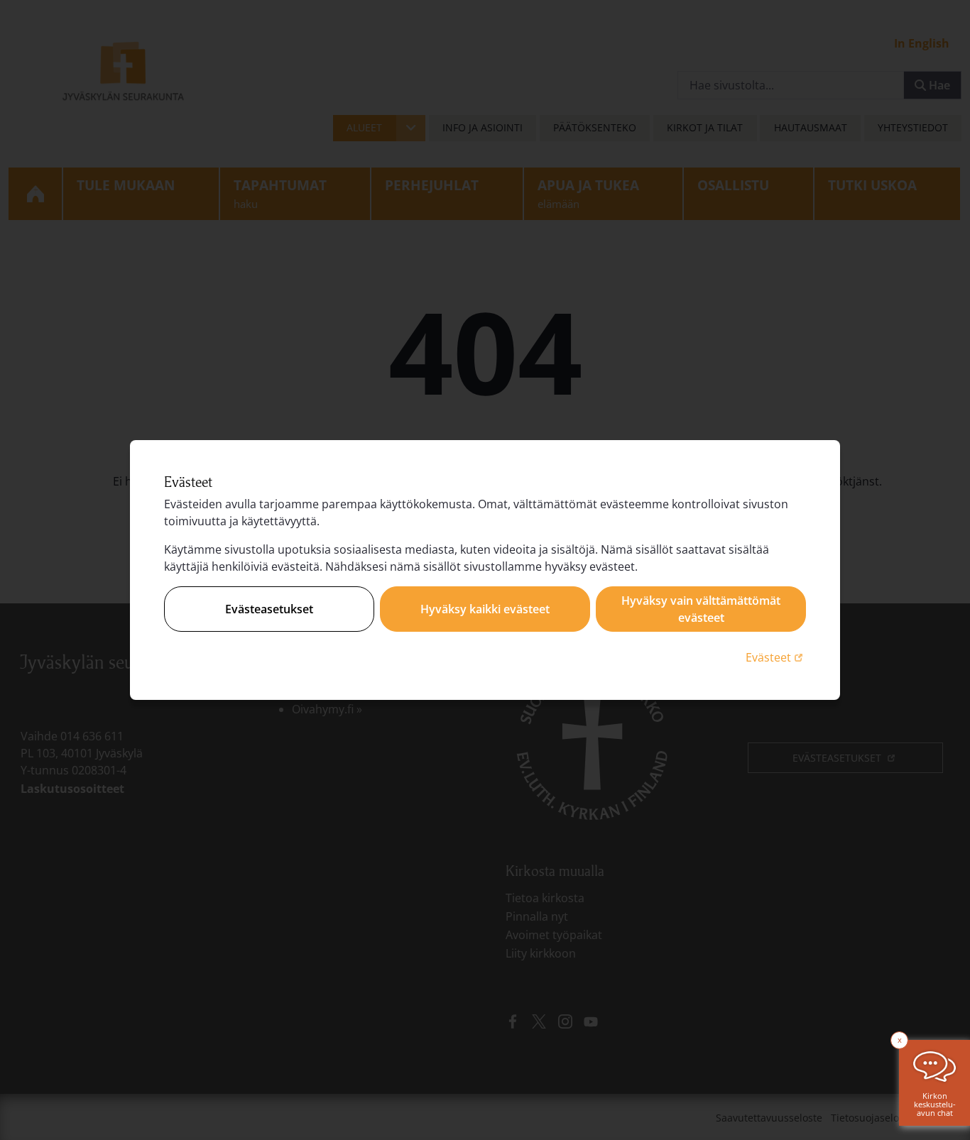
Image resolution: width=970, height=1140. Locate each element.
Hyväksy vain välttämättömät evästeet (700, 609)
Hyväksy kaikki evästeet (485, 609)
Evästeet (776, 657)
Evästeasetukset (269, 609)
